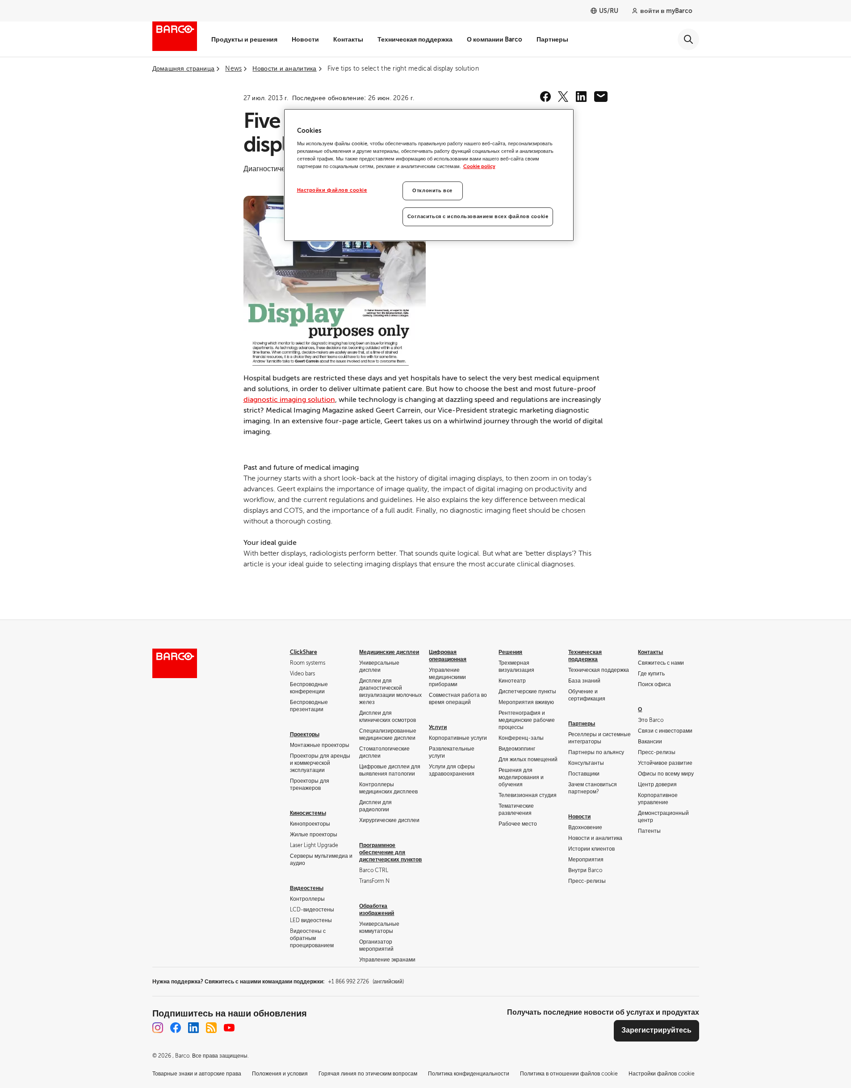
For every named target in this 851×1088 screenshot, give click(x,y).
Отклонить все (432, 191)
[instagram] (157, 1027)
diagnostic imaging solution (289, 400)
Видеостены (306, 888)
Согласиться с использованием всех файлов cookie (478, 216)
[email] (601, 96)
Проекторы (304, 734)
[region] (429, 175)
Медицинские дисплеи (389, 652)
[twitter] (563, 96)
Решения (510, 652)
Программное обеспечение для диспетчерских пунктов (390, 852)
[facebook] (545, 96)
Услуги (438, 727)
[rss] (211, 1027)
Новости (305, 39)
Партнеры (552, 39)
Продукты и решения (244, 39)
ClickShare (303, 652)
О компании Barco (494, 39)
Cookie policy (479, 166)
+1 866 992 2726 (366, 981)
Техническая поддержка (415, 39)
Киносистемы (308, 813)
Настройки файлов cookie (332, 190)
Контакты (348, 39)
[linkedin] (581, 96)
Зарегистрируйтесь (656, 1030)
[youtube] (229, 1027)
